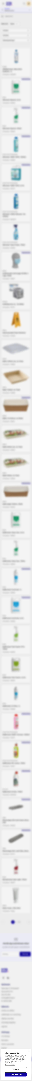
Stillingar (16, 1069)
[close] (29, 1050)
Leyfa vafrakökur (16, 1074)
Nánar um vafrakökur (10, 1064)
